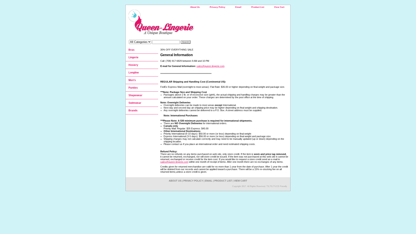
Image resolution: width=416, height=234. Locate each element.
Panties (133, 87)
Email (238, 7)
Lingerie (133, 57)
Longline (133, 72)
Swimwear (134, 102)
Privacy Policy (217, 7)
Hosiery (133, 65)
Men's (132, 80)
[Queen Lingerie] (180, 24)
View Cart (279, 7)
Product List (257, 7)
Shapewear (135, 95)
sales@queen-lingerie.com (210, 66)
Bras (131, 49)
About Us (195, 7)
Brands (133, 110)
